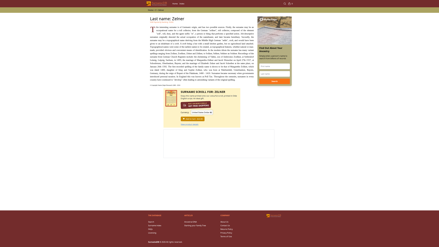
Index (181, 3)
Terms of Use (226, 236)
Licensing (152, 233)
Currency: (185, 112)
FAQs (150, 229)
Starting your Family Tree (195, 225)
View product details (189, 124)
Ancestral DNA (190, 222)
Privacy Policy (226, 233)
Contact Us (225, 225)
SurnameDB (153, 242)
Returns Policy (226, 229)
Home (175, 3)
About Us (224, 222)
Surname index (154, 225)
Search (275, 81)
